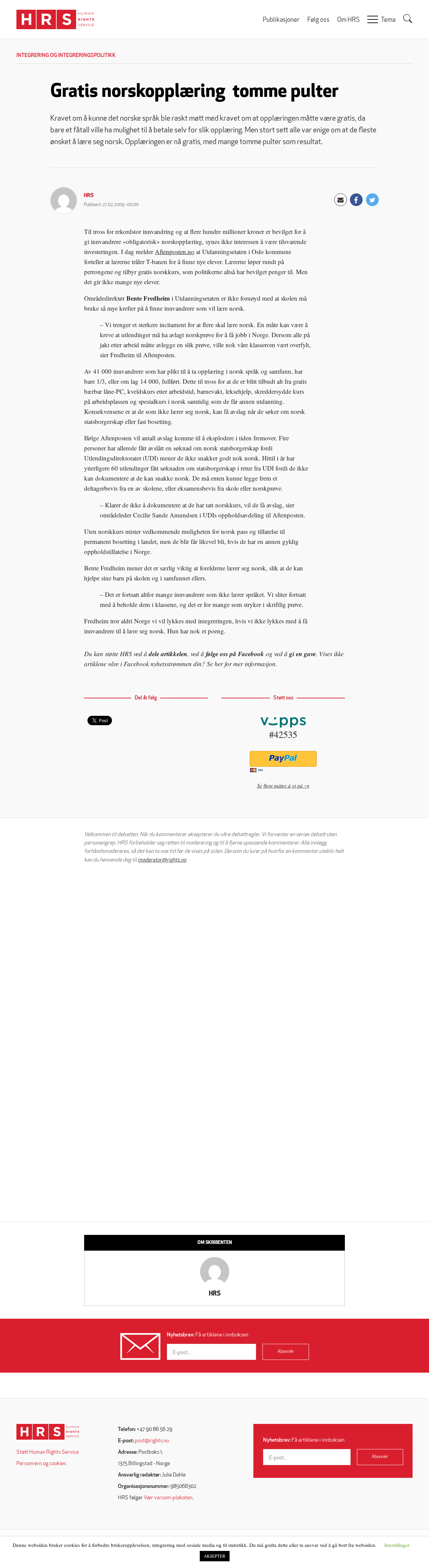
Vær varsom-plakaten (168, 1498)
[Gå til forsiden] (47, 1432)
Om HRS (348, 20)
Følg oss (318, 20)
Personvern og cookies (41, 1463)
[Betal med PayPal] (283, 759)
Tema (388, 20)
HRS (89, 195)
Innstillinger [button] (397, 1545)
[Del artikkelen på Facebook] (356, 199)
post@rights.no (152, 1441)
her (218, 664)
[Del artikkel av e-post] (340, 199)
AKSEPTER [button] (215, 1556)
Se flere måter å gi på (280, 785)
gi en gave (302, 653)
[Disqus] (214, 954)
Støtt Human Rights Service (47, 1452)
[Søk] (408, 18)
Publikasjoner (281, 20)
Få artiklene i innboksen (207, 1335)
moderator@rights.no (162, 860)
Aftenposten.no (174, 251)
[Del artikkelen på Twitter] (372, 199)
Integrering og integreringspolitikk (66, 55)
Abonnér (286, 1352)
